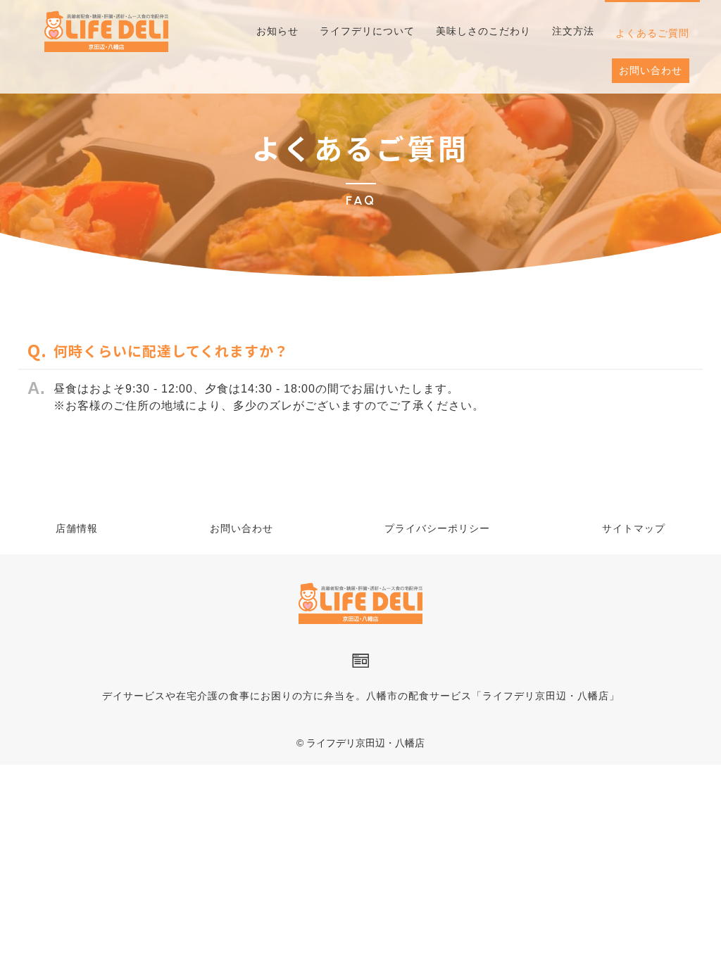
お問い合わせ (241, 528)
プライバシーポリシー (437, 528)
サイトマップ (633, 528)
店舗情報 (77, 528)
